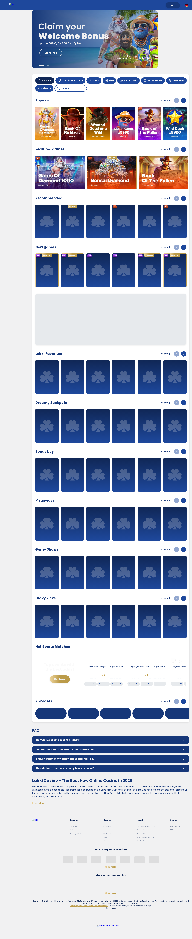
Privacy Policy (142, 830)
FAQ (171, 830)
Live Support (175, 826)
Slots (72, 830)
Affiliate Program (110, 841)
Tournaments (108, 830)
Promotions (107, 826)
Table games (75, 833)
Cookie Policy (142, 841)
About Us (106, 837)
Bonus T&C (141, 833)
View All (165, 100)
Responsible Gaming (145, 837)
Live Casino (74, 826)
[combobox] (187, 5)
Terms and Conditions (146, 826)
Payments (107, 833)
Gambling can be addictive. (89, 906)
